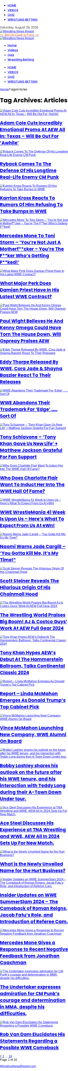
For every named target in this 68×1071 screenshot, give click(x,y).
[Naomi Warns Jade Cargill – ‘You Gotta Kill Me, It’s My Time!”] (34, 537)
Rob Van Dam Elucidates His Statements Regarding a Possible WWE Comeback (32, 1041)
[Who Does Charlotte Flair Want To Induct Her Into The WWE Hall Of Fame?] (34, 469)
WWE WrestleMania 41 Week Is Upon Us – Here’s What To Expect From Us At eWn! (32, 519)
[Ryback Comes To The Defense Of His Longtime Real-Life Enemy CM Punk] (34, 155)
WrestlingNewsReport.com (18, 1066)
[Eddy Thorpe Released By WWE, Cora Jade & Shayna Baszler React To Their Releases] (34, 353)
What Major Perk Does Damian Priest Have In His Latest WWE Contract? (29, 290)
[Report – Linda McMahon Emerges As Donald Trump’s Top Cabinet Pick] (34, 684)
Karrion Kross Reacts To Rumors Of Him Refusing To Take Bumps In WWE (31, 204)
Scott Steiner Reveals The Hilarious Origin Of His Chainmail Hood (29, 587)
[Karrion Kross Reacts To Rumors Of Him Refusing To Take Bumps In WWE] (34, 189)
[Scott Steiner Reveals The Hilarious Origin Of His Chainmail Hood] (34, 571)
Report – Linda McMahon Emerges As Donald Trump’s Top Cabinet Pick (33, 700)
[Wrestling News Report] (17, 31)
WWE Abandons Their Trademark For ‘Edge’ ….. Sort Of (29, 409)
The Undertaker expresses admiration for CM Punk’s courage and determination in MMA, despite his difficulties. (33, 1000)
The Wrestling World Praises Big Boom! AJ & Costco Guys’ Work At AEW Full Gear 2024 (33, 621)
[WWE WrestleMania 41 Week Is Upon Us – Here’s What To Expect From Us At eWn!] (34, 503)
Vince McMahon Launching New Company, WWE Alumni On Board (33, 734)
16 (10, 1056)
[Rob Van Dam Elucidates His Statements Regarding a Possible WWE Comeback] (34, 1025)
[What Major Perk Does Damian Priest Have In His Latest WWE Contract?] (34, 274)
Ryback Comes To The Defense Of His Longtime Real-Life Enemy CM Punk (29, 170)
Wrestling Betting (23, 19)
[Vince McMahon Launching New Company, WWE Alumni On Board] (34, 719)
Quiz (11, 15)
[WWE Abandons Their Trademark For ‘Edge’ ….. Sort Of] (34, 394)
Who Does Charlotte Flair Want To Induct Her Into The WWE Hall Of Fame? (32, 484)
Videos (13, 10)
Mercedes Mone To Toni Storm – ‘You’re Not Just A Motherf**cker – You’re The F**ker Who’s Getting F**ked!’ (32, 249)
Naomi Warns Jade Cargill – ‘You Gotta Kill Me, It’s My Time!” (33, 553)
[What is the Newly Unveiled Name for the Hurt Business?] (34, 855)
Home (12, 5)
